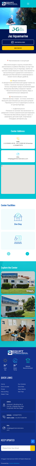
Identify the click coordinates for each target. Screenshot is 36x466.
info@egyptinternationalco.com (18, 159)
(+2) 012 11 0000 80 (21, 417)
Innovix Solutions (14, 463)
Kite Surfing (4, 391)
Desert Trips (4, 394)
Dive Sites (21, 386)
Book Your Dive (18, 48)
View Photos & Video (20, 42)
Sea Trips (21, 391)
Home (3, 384)
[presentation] (27, 254)
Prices (3, 389)
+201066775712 (17, 415)
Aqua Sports (22, 389)
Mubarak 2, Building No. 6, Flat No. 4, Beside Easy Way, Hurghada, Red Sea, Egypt (15, 406)
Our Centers (22, 384)
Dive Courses (5, 386)
